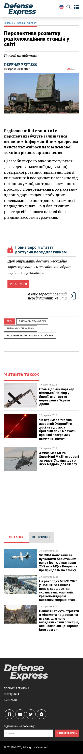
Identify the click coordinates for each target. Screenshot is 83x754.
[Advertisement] (41, 499)
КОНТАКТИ (10, 699)
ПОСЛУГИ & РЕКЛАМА (16, 688)
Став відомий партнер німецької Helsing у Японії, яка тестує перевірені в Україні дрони (56, 396)
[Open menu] (76, 7)
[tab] (16, 537)
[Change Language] (61, 7)
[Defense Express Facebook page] (9, 714)
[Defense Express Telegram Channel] (41, 714)
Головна (8, 23)
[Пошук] (68, 7)
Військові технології (32, 321)
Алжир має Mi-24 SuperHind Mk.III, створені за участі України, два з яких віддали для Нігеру (59, 458)
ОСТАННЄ (16, 537)
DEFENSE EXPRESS (20, 65)
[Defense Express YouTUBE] (20, 714)
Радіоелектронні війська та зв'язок (30, 335)
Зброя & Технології (26, 23)
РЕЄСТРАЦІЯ (18, 284)
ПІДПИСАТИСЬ (67, 733)
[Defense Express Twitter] (31, 714)
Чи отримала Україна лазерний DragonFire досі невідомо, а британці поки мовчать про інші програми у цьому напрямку (57, 429)
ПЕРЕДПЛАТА (11, 694)
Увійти (60, 298)
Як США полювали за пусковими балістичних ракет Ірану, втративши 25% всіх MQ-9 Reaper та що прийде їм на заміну (58, 562)
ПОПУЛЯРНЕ (41, 537)
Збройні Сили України (20, 328)
